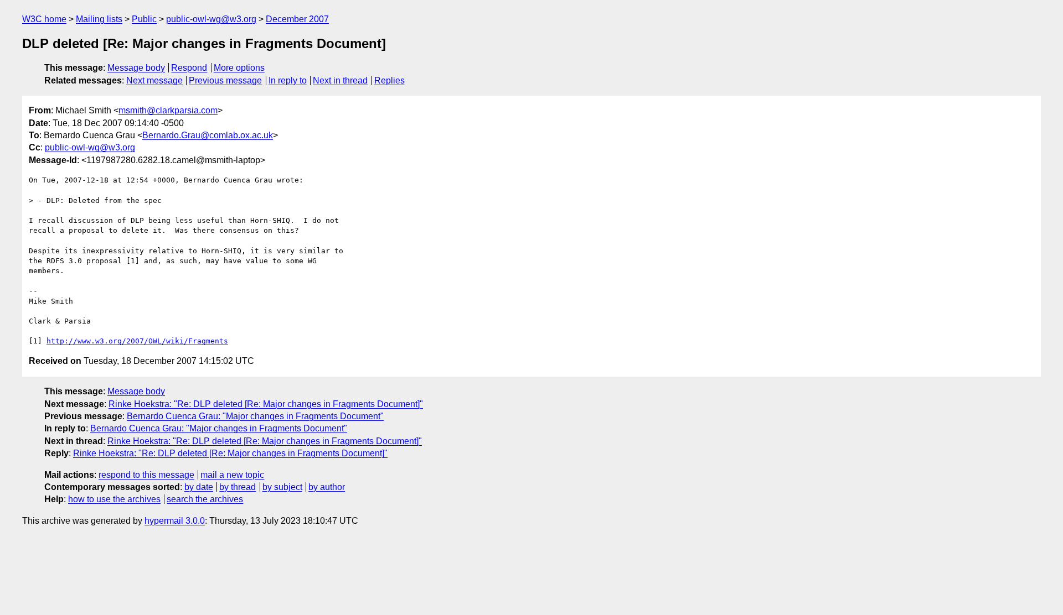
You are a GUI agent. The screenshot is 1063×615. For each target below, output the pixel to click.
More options (239, 67)
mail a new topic (232, 475)
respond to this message (146, 475)
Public (144, 19)
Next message (154, 80)
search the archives (205, 499)
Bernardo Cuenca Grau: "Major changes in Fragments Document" (255, 416)
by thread (237, 487)
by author (326, 487)
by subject (282, 487)
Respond (189, 67)
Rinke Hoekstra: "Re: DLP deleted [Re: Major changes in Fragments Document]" (266, 404)
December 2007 (297, 19)
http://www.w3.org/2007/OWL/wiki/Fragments (137, 341)
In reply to (288, 80)
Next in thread (340, 80)
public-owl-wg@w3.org (211, 19)
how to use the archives (114, 499)
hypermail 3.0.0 (175, 520)
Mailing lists (99, 19)
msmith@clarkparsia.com (168, 110)
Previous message (225, 80)
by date (198, 487)
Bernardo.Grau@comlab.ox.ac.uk (207, 135)
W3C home (44, 19)
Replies (389, 80)
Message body (136, 67)
